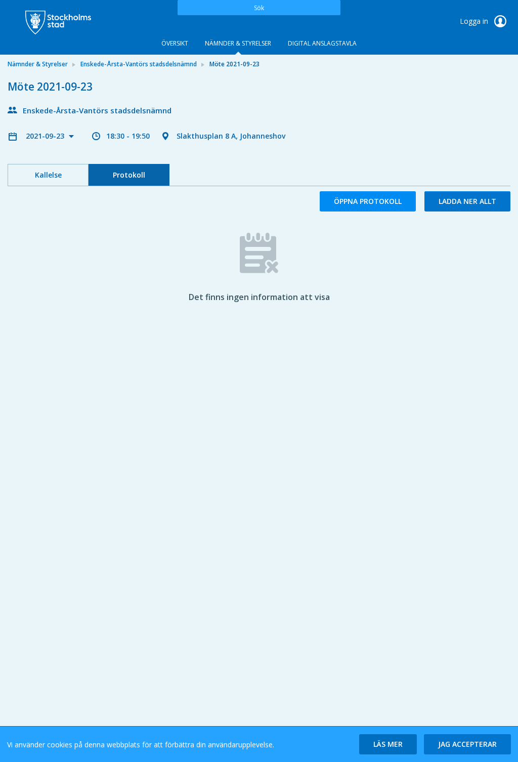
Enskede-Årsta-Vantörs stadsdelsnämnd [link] (138, 64)
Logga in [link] (475, 21)
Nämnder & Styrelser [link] (38, 64)
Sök (259, 8)
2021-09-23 (46, 136)
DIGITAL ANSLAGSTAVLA (322, 43)
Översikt (174, 43)
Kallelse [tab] (48, 175)
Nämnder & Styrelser (238, 43)
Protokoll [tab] (129, 175)
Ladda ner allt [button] (467, 201)
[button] (388, 744)
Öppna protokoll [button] (368, 201)
